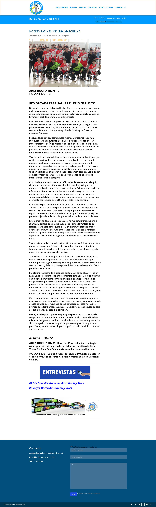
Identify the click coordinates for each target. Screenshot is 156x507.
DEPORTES (47, 36)
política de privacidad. (94, 493)
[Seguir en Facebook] (131, 504)
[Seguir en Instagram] (143, 504)
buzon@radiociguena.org (55, 453)
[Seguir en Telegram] (139, 504)
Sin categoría (64, 36)
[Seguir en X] (135, 504)
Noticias (73, 7)
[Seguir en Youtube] (146, 504)
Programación (62, 7)
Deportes (82, 7)
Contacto (119, 7)
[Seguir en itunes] (150, 504)
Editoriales (92, 7)
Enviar (73, 494)
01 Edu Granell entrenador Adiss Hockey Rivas (56, 383)
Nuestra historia (106, 7)
